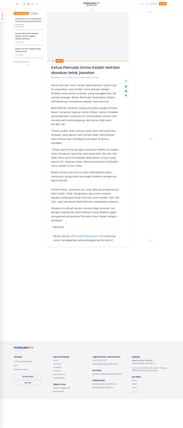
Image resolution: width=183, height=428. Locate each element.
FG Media (57, 367)
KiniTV (55, 360)
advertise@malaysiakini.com (104, 384)
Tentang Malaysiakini (23, 361)
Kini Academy (59, 374)
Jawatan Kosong (21, 369)
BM (28, 4)
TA (36, 4)
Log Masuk (153, 4)
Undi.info (57, 371)
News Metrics (58, 378)
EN (24, 4)
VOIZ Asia (57, 364)
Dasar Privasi (58, 391)
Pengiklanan (27, 376)
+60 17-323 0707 (99, 360)
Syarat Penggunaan (61, 388)
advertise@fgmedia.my (102, 387)
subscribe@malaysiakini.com (105, 364)
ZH (32, 4)
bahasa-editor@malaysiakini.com (107, 374)
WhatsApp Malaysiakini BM (87, 236)
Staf (15, 365)
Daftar (163, 4)
